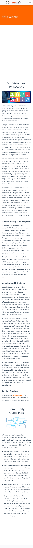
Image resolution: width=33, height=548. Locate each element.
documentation (18, 395)
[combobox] (30, 2)
